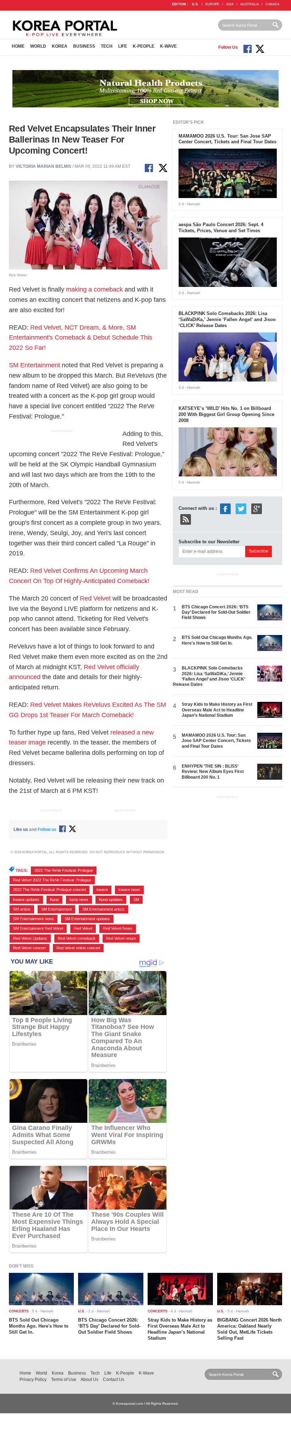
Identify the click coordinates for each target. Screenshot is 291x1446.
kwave (102, 889)
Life (122, 46)
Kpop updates (111, 899)
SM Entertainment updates (87, 919)
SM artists (22, 909)
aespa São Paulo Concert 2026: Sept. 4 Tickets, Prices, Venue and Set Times (221, 227)
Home (18, 46)
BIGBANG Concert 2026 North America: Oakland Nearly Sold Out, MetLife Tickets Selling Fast (249, 1329)
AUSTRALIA (249, 4)
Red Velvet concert (29, 948)
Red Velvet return (121, 938)
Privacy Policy (33, 1379)
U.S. (195, 4)
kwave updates (26, 899)
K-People (143, 46)
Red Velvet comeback (76, 938)
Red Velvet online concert (78, 948)
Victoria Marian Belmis (43, 166)
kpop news (79, 899)
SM (136, 899)
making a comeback (94, 289)
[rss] (186, 519)
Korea (59, 46)
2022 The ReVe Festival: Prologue (63, 870)
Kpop (54, 899)
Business (84, 46)
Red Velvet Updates (30, 938)
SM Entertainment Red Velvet (38, 928)
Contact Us (113, 1379)
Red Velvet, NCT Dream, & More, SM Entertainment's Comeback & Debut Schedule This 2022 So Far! (80, 338)
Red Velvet (95, 598)
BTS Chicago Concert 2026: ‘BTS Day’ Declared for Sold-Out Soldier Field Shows (216, 612)
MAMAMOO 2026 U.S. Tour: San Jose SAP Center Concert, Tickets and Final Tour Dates (227, 139)
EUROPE (212, 4)
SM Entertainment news (33, 919)
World (38, 46)
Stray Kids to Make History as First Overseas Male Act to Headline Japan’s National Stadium (217, 710)
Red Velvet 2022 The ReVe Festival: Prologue (52, 880)
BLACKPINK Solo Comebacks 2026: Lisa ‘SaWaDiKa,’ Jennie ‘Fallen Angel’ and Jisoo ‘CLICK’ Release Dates (227, 319)
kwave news (129, 889)
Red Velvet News (117, 928)
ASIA (230, 4)
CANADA (272, 4)
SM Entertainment (34, 365)
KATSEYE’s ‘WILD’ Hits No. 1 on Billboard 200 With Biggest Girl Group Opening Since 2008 (226, 414)
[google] (256, 508)
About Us (89, 1379)
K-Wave (168, 46)
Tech (106, 46)
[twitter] (241, 508)
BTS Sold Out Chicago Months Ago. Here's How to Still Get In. (217, 640)
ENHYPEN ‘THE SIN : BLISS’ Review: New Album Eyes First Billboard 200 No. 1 (213, 772)
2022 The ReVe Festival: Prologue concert (49, 889)
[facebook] (225, 508)
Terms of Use (63, 1379)
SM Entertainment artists (103, 909)
